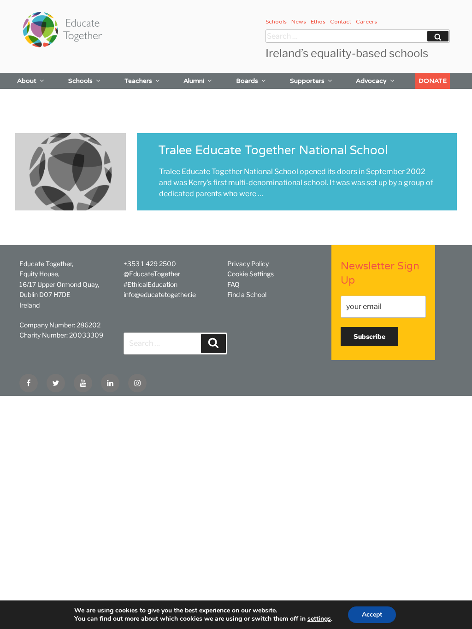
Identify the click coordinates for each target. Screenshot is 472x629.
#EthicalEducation (150, 284)
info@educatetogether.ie (160, 294)
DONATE (433, 81)
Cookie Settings (250, 274)
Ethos (318, 21)
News (298, 21)
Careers (366, 21)
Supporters (307, 81)
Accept (372, 614)
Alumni (193, 81)
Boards (247, 81)
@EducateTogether (152, 274)
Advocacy (371, 81)
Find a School (246, 294)
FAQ (233, 284)
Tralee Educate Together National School (273, 150)
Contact (340, 21)
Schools (276, 21)
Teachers (138, 81)
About (26, 81)
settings (319, 619)
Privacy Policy (248, 264)
